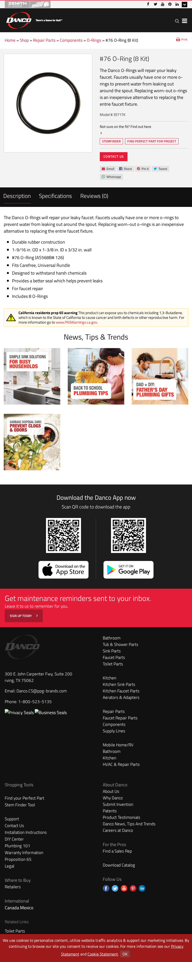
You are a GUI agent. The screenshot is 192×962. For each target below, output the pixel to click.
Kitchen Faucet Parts (121, 691)
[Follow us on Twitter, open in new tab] (115, 888)
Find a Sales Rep (117, 851)
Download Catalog (119, 865)
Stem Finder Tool (20, 805)
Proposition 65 (18, 859)
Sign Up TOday (21, 615)
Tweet (160, 169)
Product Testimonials (121, 817)
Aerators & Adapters (121, 697)
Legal (9, 866)
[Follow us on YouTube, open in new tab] (124, 888)
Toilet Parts (113, 664)
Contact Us (114, 156)
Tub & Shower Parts (120, 644)
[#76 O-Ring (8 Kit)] (48, 103)
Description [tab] (17, 195)
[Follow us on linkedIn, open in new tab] (142, 888)
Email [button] (108, 169)
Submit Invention (118, 804)
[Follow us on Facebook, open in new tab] (106, 888)
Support (12, 819)
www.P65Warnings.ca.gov (76, 322)
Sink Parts (112, 651)
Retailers (13, 887)
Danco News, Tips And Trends (129, 824)
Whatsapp (111, 177)
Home (10, 40)
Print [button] (184, 39)
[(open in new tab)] (51, 712)
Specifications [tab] (55, 195)
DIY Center (14, 839)
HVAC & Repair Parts (121, 764)
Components (71, 40)
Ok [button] (125, 954)
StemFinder (111, 142)
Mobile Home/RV (118, 745)
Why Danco (113, 798)
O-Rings (94, 40)
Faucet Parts (114, 657)
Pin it (143, 169)
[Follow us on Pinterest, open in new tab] (133, 888)
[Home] (34, 19)
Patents (110, 811)
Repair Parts (44, 40)
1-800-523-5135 (35, 701)
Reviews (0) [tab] (94, 195)
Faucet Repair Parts (120, 718)
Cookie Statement (103, 954)
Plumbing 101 (17, 846)
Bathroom (111, 638)
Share (125, 169)
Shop (24, 40)
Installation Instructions (26, 832)
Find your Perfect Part (24, 798)
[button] (177, 20)
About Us (111, 791)
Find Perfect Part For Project (151, 141)
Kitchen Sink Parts (119, 684)
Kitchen (109, 678)
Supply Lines (114, 731)
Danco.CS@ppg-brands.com (41, 691)
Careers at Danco (118, 830)
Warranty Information (24, 852)
